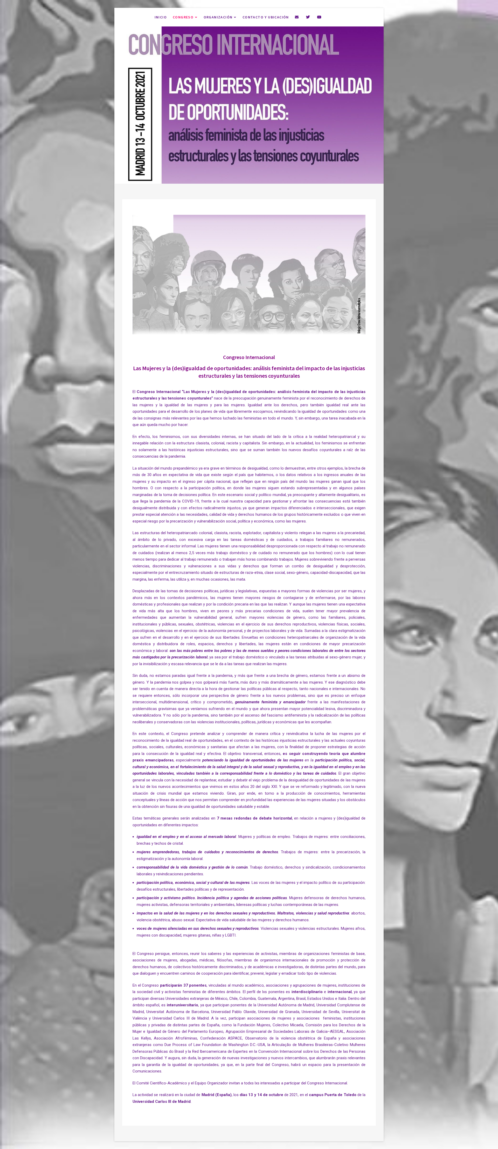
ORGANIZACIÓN (218, 17)
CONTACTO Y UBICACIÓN (266, 17)
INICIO (161, 17)
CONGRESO (183, 17)
